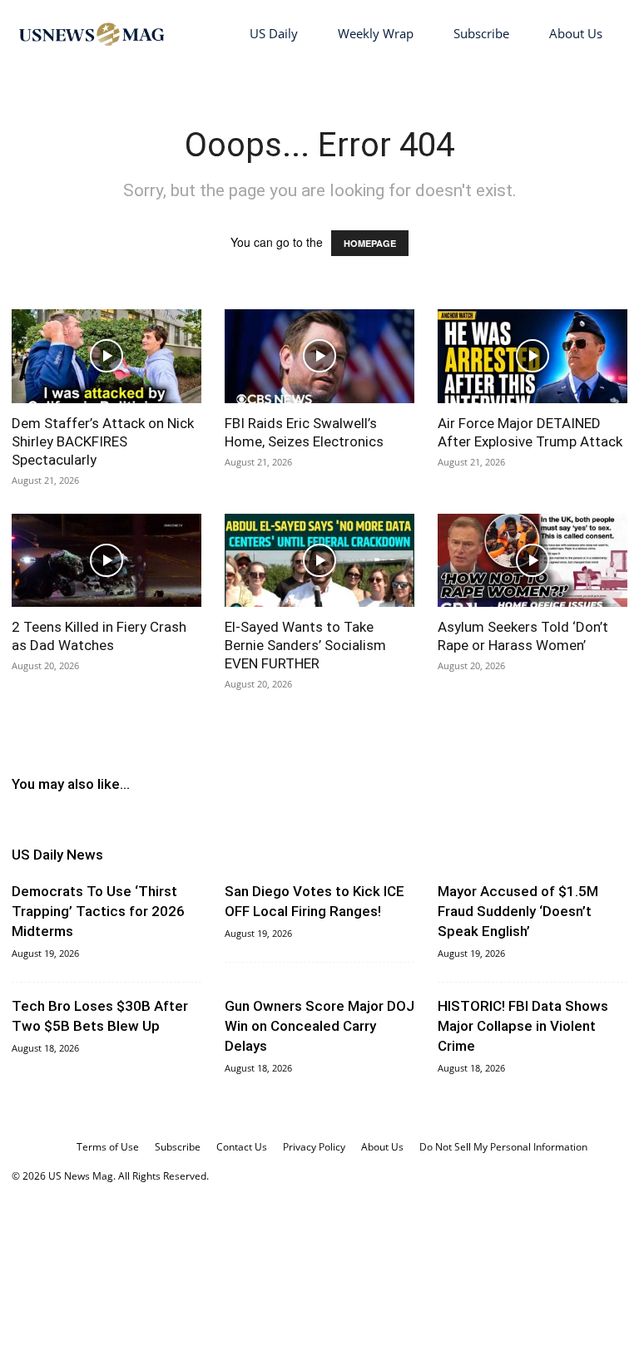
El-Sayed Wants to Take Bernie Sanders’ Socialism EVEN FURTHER (305, 645)
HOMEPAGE (370, 243)
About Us (575, 33)
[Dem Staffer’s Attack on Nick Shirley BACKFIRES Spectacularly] (106, 356)
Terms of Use (108, 1147)
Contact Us (241, 1147)
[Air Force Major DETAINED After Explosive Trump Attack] (532, 356)
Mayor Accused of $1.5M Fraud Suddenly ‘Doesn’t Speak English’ (518, 911)
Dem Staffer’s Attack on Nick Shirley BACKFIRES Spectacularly (103, 441)
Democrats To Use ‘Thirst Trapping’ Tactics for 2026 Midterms (98, 911)
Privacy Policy (314, 1147)
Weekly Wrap (376, 33)
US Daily (274, 33)
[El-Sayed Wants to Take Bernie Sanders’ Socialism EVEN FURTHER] (319, 561)
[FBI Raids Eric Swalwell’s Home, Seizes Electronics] (319, 356)
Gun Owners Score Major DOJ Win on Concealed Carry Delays (319, 1026)
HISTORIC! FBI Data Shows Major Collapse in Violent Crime (523, 1026)
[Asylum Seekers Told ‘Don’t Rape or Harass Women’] (532, 561)
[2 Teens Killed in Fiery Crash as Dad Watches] (106, 561)
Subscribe (481, 33)
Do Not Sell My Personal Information (503, 1147)
